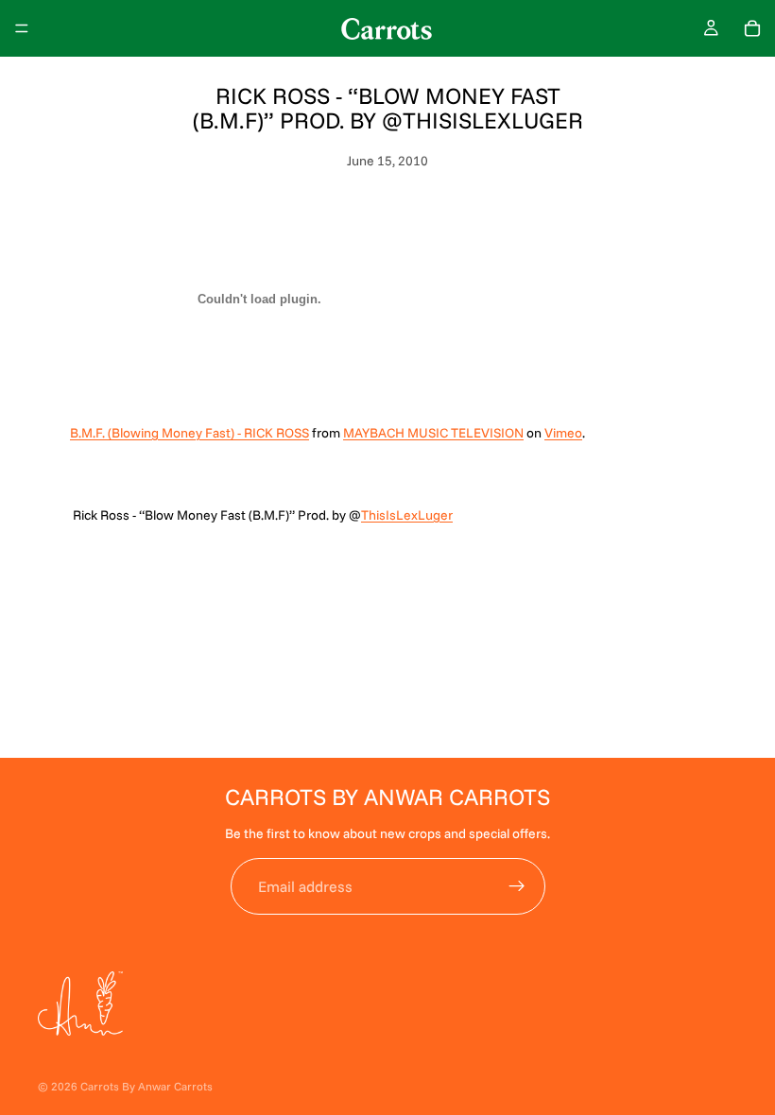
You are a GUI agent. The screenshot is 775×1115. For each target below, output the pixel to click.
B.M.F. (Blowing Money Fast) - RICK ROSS (189, 432)
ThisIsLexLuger (407, 514)
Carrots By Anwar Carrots (146, 1086)
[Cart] (752, 28)
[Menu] (21, 28)
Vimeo (563, 432)
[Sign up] (517, 886)
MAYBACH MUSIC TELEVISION (433, 432)
